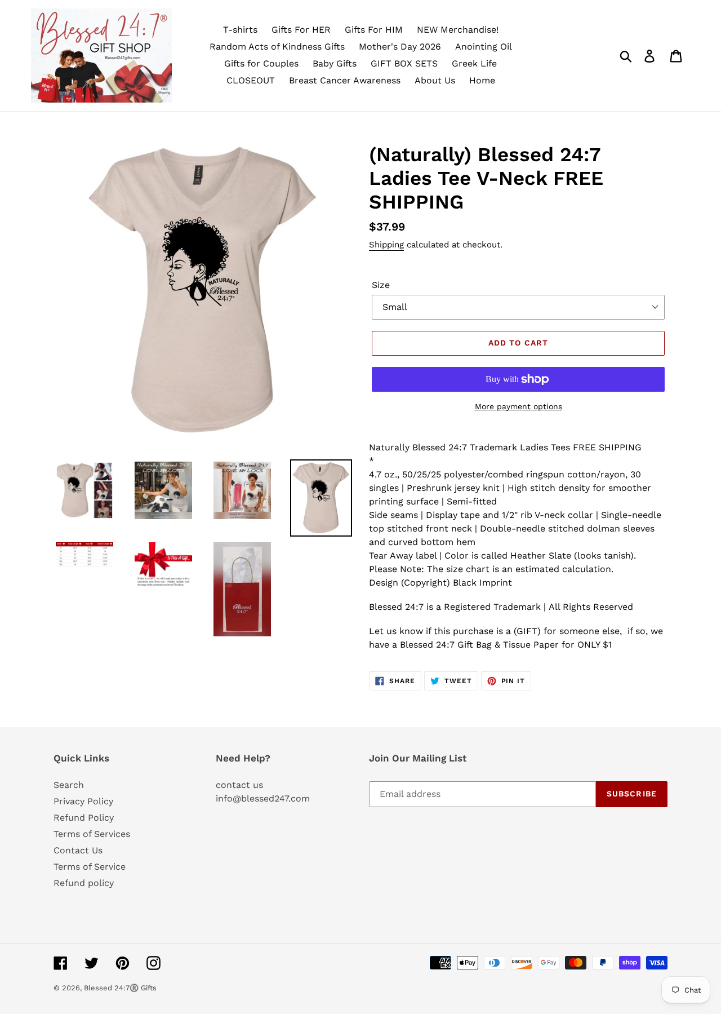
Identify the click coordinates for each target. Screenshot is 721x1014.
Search (69, 785)
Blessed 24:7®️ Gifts (120, 988)
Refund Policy (84, 817)
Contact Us (78, 850)
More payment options (518, 406)
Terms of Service (90, 866)
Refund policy (84, 883)
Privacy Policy (83, 801)
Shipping (386, 245)
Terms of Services (92, 834)
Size (381, 285)
